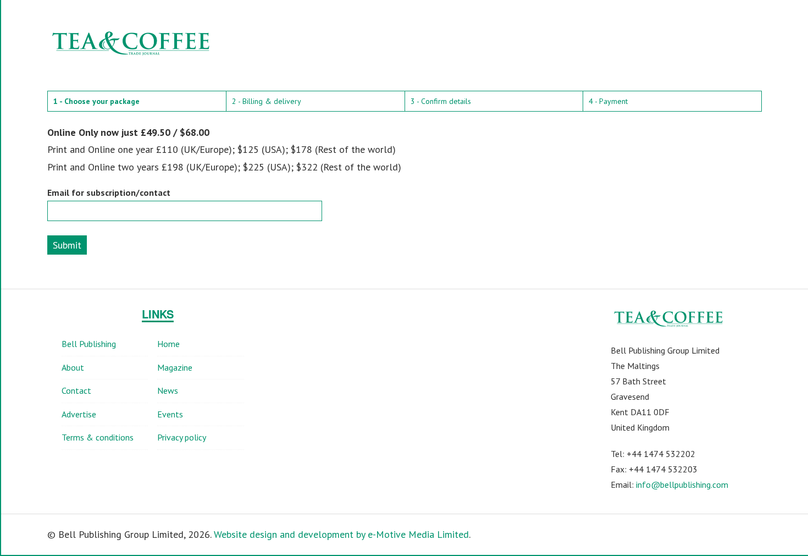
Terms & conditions (98, 437)
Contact (76, 390)
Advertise (79, 414)
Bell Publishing (89, 343)
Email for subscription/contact (108, 193)
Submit (67, 245)
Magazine (174, 367)
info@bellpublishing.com (682, 484)
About (73, 367)
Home (168, 343)
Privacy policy (181, 437)
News (167, 390)
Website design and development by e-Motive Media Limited (341, 534)
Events (170, 414)
